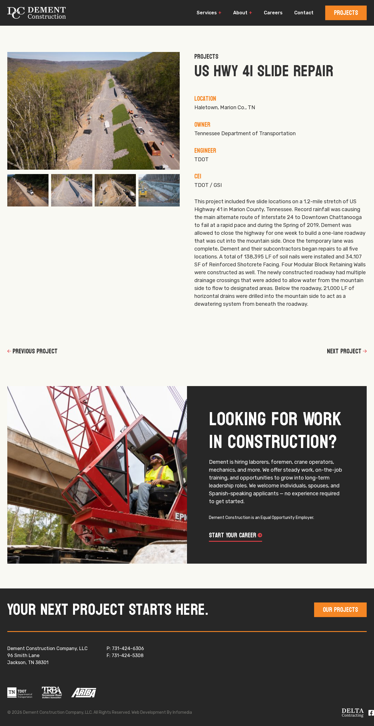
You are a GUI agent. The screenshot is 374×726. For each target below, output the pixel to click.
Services (207, 12)
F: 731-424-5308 (125, 655)
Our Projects (340, 610)
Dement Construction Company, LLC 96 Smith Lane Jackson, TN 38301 (47, 655)
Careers (273, 12)
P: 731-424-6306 (125, 648)
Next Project (344, 351)
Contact (304, 12)
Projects (346, 13)
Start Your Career (232, 535)
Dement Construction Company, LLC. (36, 13)
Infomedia (182, 712)
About (240, 12)
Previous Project (35, 351)
